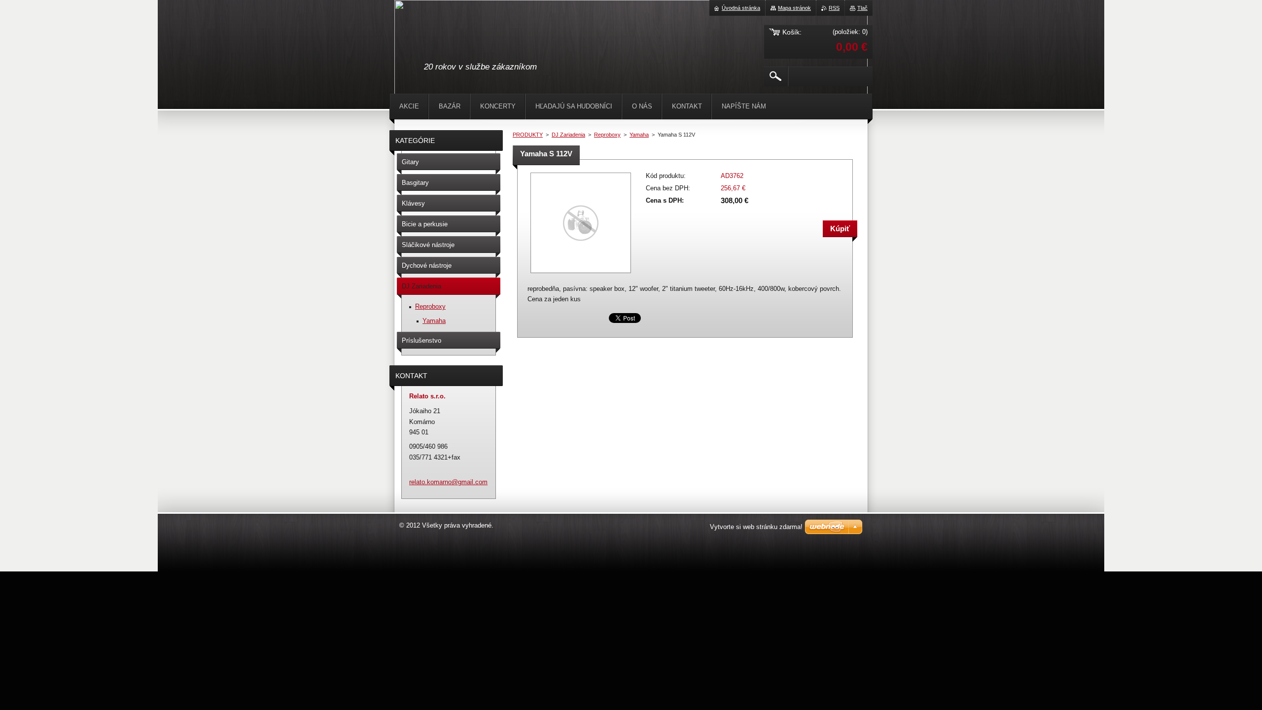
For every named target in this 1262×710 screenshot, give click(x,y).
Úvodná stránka (741, 8)
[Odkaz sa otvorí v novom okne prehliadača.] (580, 274)
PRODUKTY (528, 135)
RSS (834, 8)
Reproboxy (607, 135)
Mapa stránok (794, 8)
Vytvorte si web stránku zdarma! (756, 527)
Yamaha (639, 135)
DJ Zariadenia (568, 135)
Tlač (862, 8)
